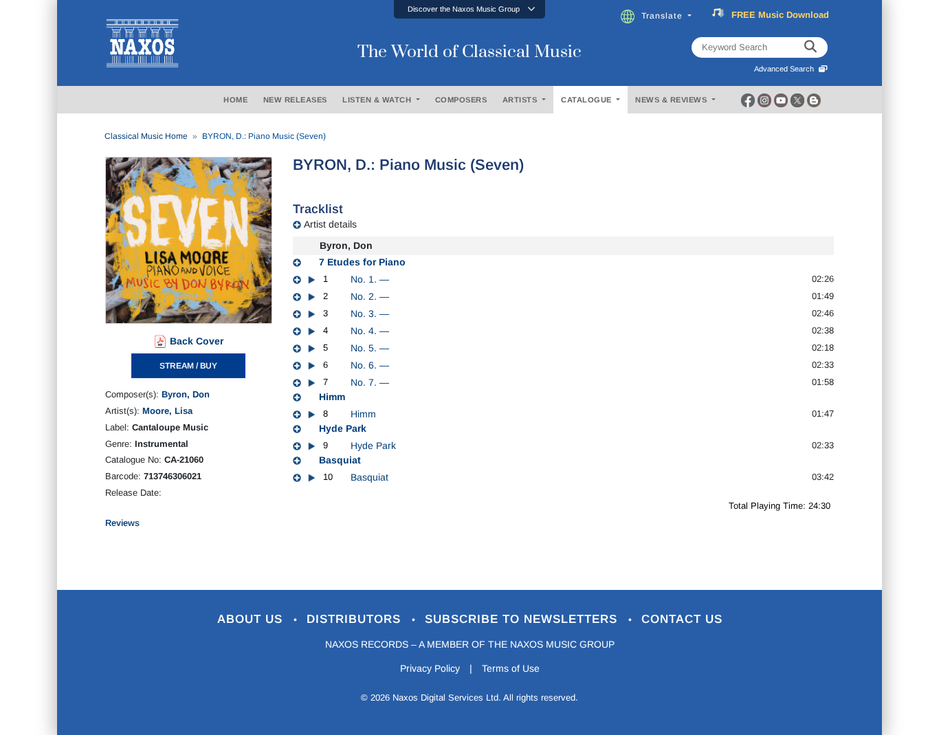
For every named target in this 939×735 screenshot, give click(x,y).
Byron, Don (186, 394)
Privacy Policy (430, 668)
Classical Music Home (146, 136)
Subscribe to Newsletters (523, 619)
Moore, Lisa (167, 411)
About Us (252, 619)
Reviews (122, 523)
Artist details (330, 224)
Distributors (356, 619)
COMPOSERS (461, 100)
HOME (235, 100)
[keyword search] (810, 47)
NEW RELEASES (295, 100)
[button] (469, 9)
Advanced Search (786, 69)
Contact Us (681, 619)
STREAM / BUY (188, 366)
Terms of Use (511, 668)
